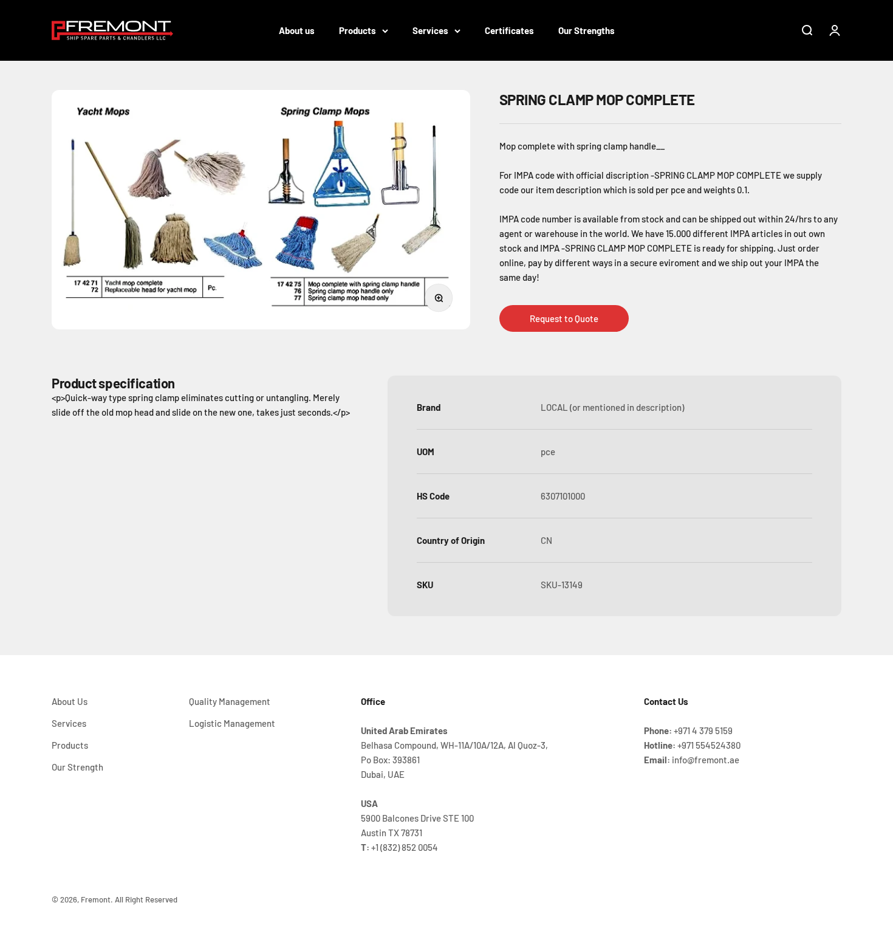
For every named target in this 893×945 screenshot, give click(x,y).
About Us (69, 701)
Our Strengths (586, 30)
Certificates (509, 30)
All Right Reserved (146, 899)
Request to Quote (564, 318)
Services (430, 30)
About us (297, 30)
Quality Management (229, 701)
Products (357, 30)
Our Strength (77, 766)
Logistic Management (232, 723)
